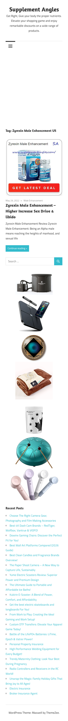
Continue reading (16, 248)
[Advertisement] (34, 87)
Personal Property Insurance (26, 644)
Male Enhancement (33, 200)
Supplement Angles (34, 9)
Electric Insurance (20, 688)
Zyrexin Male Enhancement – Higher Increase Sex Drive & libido (31, 211)
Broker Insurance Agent (23, 693)
